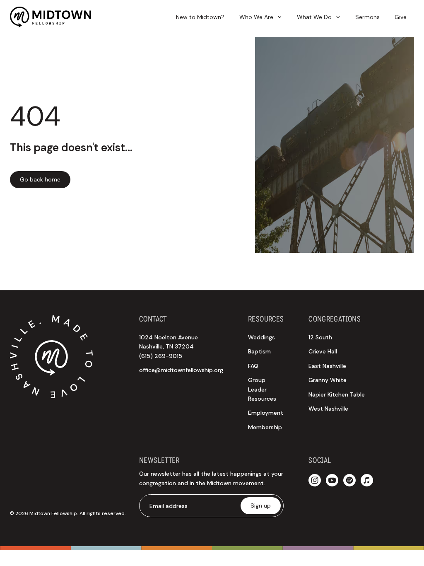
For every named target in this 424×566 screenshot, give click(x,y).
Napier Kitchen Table (336, 394)
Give (401, 17)
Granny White (327, 380)
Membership (265, 427)
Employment (265, 412)
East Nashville (327, 366)
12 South (320, 337)
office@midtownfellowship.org (181, 370)
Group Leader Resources (262, 389)
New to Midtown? (200, 17)
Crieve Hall (322, 351)
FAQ (253, 366)
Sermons (367, 17)
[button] (260, 17)
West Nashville (328, 408)
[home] (50, 17)
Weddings (261, 337)
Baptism (259, 351)
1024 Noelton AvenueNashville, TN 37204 (168, 347)
